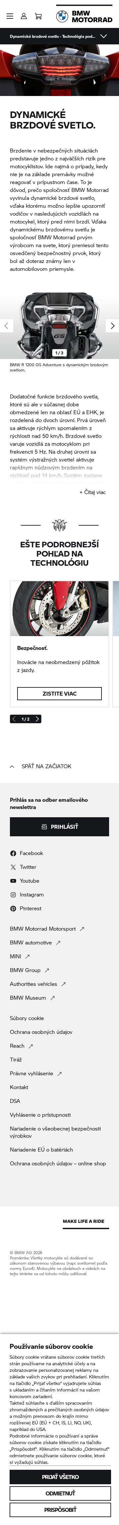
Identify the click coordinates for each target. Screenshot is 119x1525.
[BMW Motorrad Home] (84, 16)
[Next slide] (112, 325)
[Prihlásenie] (24, 14)
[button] (10, 16)
